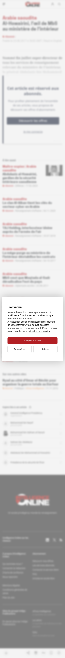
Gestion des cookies (39, 331)
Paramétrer (20, 349)
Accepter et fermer (32, 340)
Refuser (46, 349)
